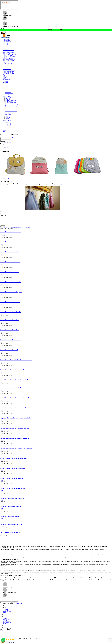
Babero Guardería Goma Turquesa (11, 292)
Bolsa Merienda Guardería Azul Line (11, 478)
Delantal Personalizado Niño (10, 66)
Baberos (4, 78)
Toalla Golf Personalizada (7, 55)
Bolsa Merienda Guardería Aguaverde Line (13, 458)
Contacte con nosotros (7, 611)
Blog (4, 131)
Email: (5, 630)
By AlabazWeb (41, 638)
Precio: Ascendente (20, 227)
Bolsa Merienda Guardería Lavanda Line (12, 488)
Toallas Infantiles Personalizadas (9, 59)
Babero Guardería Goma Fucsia (10, 302)
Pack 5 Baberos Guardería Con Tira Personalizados (16, 360)
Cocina (4, 62)
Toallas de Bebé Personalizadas (8, 60)
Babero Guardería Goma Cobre (10, 242)
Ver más (1, 234)
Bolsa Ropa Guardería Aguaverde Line (12, 498)
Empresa (4, 130)
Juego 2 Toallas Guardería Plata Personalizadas (14, 428)
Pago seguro (5, 620)
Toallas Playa (5, 49)
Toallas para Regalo (6, 53)
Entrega (4, 612)
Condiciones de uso (6, 619)
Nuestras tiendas (6, 610)
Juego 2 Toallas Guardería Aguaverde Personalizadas (16, 398)
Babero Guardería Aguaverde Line (10, 532)
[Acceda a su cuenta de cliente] (0, 135)
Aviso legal (5, 618)
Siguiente (5, 539)
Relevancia (2, 227)
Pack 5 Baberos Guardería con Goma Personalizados (16, 370)
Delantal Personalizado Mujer (10, 65)
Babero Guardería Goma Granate (10, 232)
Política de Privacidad (7, 622)
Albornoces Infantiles (7, 41)
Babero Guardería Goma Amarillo (10, 312)
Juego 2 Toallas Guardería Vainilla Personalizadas (15, 388)
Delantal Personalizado (9, 63)
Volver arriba (3, 541)
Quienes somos (5, 609)
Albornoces (5, 77)
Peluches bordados (6, 79)
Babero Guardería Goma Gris (9, 320)
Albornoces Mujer (6, 44)
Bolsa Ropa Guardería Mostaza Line (11, 506)
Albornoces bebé (6, 42)
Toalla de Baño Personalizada (8, 58)
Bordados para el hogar (7, 120)
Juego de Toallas (6, 47)
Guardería (4, 80)
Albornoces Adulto (6, 40)
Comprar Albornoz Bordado (8, 88)
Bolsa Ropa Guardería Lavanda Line (11, 524)
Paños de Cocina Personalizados (11, 68)
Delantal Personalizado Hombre (11, 64)
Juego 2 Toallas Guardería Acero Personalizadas (15, 408)
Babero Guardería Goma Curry (10, 262)
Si (4, 220)
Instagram (4, 636)
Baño (4, 74)
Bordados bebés (6, 113)
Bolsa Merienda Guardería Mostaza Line (12, 468)
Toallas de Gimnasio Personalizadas (9, 54)
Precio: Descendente (27, 227)
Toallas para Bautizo (6, 57)
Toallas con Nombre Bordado (8, 50)
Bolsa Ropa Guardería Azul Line (10, 516)
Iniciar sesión (3, 141)
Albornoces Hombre (6, 43)
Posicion (3, 226)
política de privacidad (19, 603)
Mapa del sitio (5, 623)
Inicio (1, 178)
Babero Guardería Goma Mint (9, 252)
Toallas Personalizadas (7, 96)
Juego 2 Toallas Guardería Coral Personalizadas (14, 438)
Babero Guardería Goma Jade (9, 330)
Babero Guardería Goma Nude (9, 272)
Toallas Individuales (6, 46)
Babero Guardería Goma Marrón (10, 282)
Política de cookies (6, 621)
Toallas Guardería (6, 51)
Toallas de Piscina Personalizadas (9, 56)
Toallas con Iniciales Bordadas (8, 52)
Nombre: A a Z (8, 227)
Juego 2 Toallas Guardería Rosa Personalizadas (14, 380)
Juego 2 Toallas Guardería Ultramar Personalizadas (16, 448)
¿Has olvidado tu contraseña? (5, 142)
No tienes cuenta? (11, 137)
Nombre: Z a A (13, 227)
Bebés (4, 178)
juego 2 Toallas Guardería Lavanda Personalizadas (15, 418)
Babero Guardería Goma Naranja (10, 340)
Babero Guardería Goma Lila (9, 350)
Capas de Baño (5, 76)
